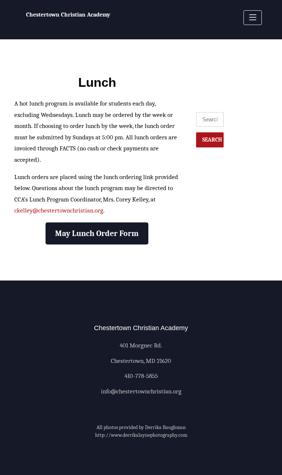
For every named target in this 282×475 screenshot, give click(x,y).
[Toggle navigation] (252, 17)
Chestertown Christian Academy (68, 14)
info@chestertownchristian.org (141, 391)
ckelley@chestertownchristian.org (58, 210)
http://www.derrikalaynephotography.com (141, 435)
